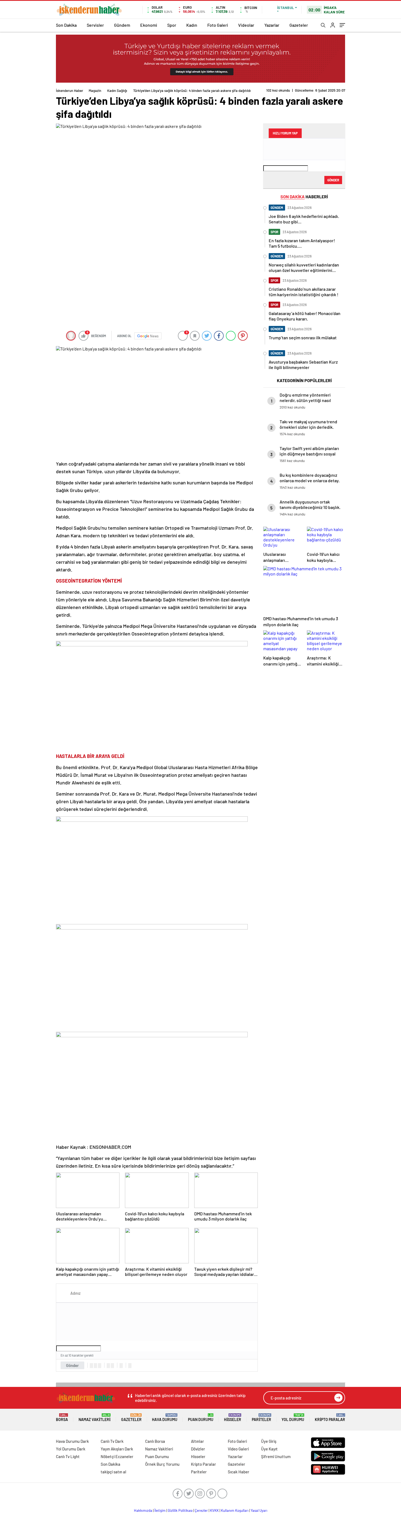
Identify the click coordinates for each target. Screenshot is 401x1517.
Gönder (72, 1365)
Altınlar (197, 1441)
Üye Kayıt (269, 1448)
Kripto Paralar (330, 1417)
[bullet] (112, 1365)
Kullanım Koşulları (235, 1510)
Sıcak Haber (238, 1471)
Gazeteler (298, 25)
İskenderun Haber (69, 90)
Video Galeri (238, 1448)
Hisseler (232, 1417)
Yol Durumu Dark (70, 1448)
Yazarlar (271, 25)
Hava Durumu (164, 1417)
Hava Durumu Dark (72, 1441)
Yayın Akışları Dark (117, 1448)
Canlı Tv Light (68, 1456)
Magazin (95, 90)
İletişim (160, 1510)
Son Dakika (66, 25)
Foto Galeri (217, 25)
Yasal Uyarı (259, 1510)
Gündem (122, 25)
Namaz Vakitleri (94, 1417)
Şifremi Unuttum (276, 1456)
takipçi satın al (113, 1471)
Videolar (246, 25)
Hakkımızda (143, 1510)
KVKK (214, 1510)
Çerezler (201, 1510)
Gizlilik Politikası (180, 1510)
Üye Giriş (268, 1441)
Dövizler (198, 1448)
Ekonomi (148, 25)
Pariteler (261, 1417)
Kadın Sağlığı (117, 90)
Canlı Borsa (155, 1441)
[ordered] (108, 1365)
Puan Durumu (200, 1417)
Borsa (62, 1417)
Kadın (191, 25)
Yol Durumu (293, 1417)
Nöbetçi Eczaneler (117, 1456)
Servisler (95, 25)
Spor (171, 25)
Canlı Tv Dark (112, 1441)
